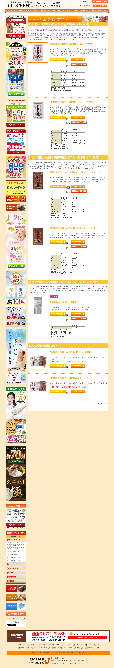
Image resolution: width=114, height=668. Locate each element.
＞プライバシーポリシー (68, 653)
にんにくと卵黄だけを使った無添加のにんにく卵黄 (84, 648)
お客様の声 (21, 648)
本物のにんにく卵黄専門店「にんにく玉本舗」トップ (34, 645)
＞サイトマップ (55, 653)
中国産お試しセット (14, 560)
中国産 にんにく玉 (13, 552)
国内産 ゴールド (13, 543)
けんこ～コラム (40, 648)
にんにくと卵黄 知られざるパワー (57, 648)
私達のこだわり (81, 645)
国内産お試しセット (14, 557)
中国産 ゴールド (13, 549)
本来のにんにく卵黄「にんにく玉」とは (64, 645)
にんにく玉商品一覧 (93, 645)
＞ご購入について (35, 653)
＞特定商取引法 (82, 653)
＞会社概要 (45, 653)
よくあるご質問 (30, 648)
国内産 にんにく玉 (13, 546)
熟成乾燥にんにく (13, 555)
